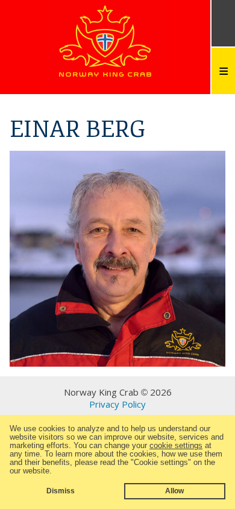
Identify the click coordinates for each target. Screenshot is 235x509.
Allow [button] (174, 491)
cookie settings (175, 445)
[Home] (105, 75)
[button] (55, 471)
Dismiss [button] (60, 491)
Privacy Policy (117, 404)
